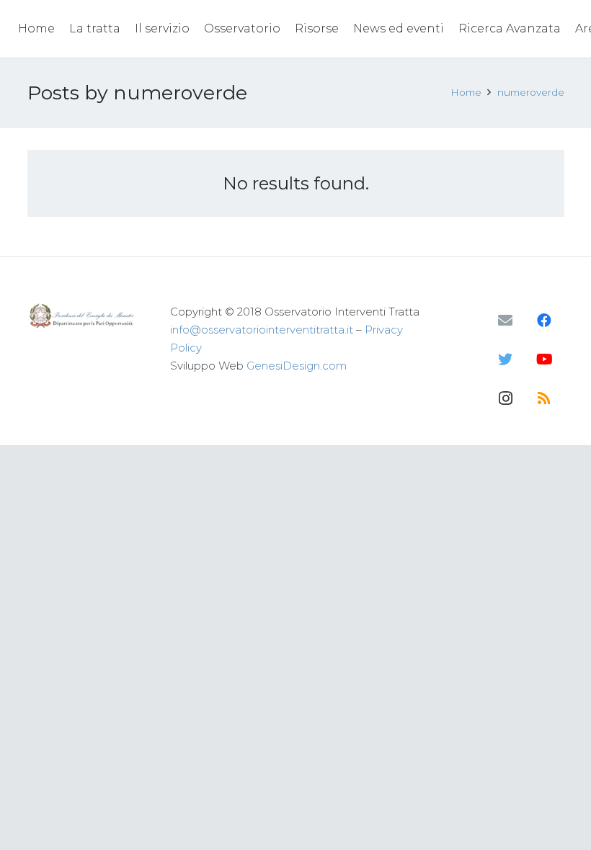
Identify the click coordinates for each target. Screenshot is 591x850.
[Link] (83, 316)
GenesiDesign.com (296, 365)
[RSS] (544, 398)
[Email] (505, 321)
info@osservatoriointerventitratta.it (261, 329)
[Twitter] (505, 359)
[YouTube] (544, 359)
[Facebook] (544, 321)
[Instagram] (505, 398)
